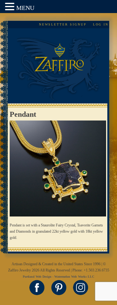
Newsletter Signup (63, 24)
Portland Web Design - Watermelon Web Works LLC (58, 276)
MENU (25, 7)
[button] (10, 7)
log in (101, 24)
